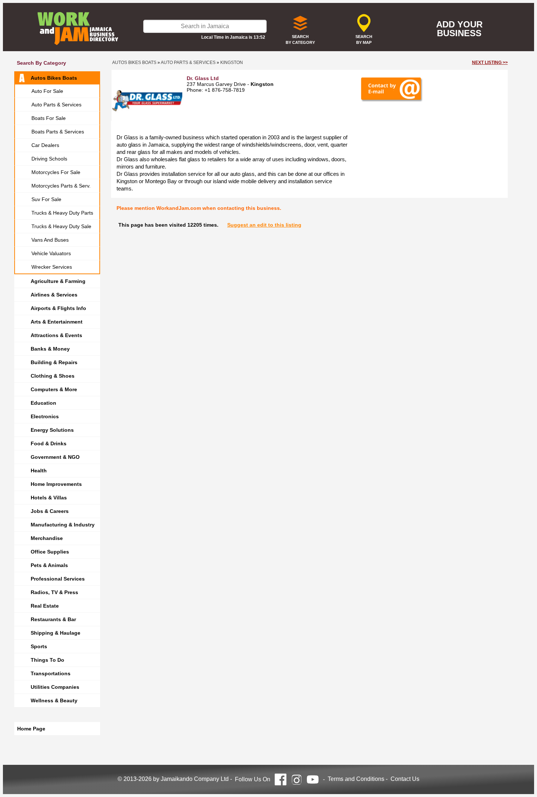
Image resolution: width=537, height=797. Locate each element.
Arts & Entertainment (57, 322)
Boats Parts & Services (57, 132)
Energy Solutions (52, 430)
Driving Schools (49, 159)
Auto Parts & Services (56, 104)
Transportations (51, 673)
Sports (39, 646)
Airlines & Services (54, 295)
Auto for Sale (47, 91)
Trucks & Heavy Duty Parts (62, 213)
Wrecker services (51, 267)
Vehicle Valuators (51, 253)
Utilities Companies (55, 687)
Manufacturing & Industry (63, 525)
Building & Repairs (54, 362)
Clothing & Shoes (53, 376)
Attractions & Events (56, 335)
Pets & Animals (49, 565)
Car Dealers (45, 145)
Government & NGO (55, 457)
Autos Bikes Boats (54, 78)
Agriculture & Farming (58, 281)
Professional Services (58, 579)
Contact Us (405, 779)
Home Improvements (56, 484)
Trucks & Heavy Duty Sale (61, 226)
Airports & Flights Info (58, 308)
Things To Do (47, 660)
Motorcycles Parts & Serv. (61, 186)
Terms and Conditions (356, 779)
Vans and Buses (50, 240)
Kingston (231, 62)
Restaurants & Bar (53, 619)
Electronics (45, 416)
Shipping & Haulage (55, 633)
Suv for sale (46, 199)
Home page (31, 729)
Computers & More (54, 389)
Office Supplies (50, 552)
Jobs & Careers (50, 511)
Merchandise (47, 538)
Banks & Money (50, 349)
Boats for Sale (48, 118)
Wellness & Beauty (54, 700)
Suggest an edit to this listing (264, 225)
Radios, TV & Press (54, 592)
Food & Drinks (48, 443)
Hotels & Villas (49, 498)
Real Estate (45, 606)
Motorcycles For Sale (55, 172)
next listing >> (490, 62)
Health (39, 470)
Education (43, 403)
